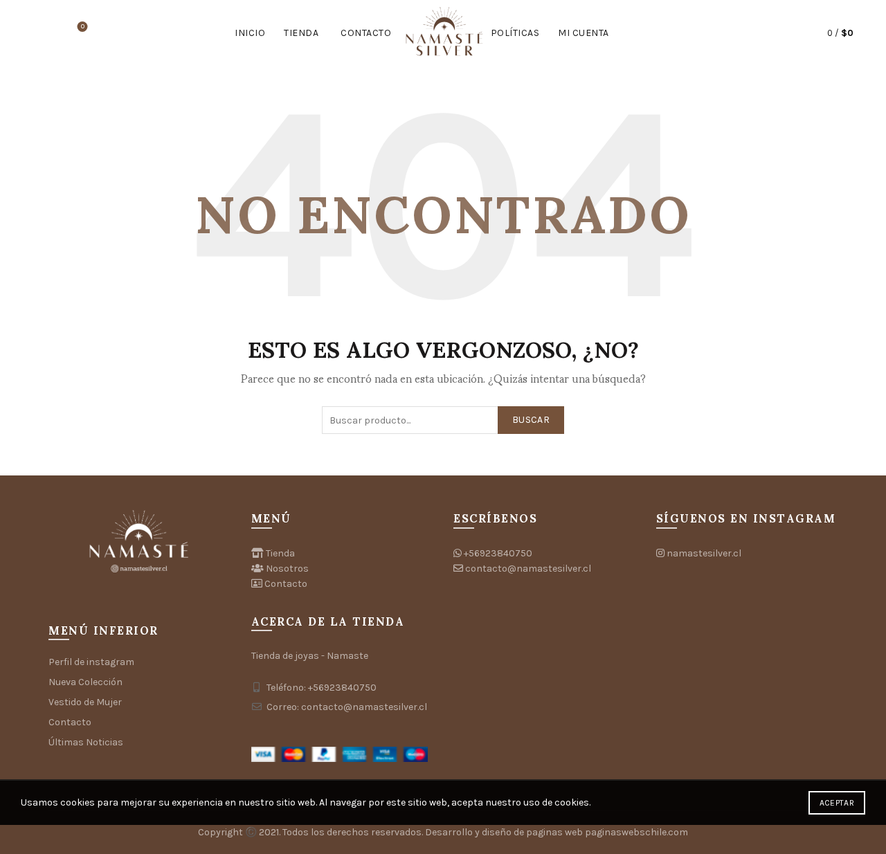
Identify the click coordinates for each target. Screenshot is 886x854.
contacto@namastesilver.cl (528, 568)
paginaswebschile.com (636, 832)
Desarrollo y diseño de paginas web (504, 832)
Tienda (301, 33)
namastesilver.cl (704, 553)
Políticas (515, 33)
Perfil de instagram (91, 662)
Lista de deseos (82, 26)
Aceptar (837, 803)
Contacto (366, 33)
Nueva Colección (85, 682)
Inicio (250, 33)
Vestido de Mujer (85, 702)
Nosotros (287, 568)
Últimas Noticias (85, 742)
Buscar (531, 420)
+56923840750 (498, 553)
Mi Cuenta (583, 33)
